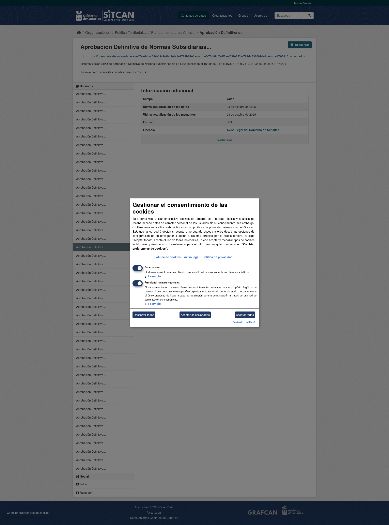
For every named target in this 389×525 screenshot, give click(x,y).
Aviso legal (191, 257)
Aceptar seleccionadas (195, 315)
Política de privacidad (218, 257)
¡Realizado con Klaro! (243, 322)
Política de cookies (167, 257)
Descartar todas (144, 315)
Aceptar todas (245, 315)
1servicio (153, 276)
